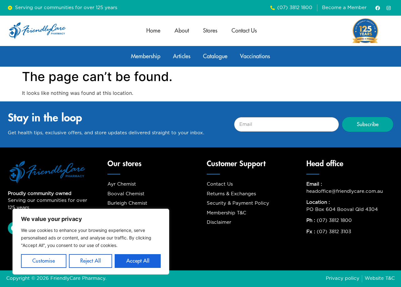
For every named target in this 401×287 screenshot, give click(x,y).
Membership (145, 56)
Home (153, 30)
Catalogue (215, 56)
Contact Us (244, 30)
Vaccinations (255, 56)
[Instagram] (388, 8)
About (181, 30)
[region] (91, 241)
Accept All (137, 261)
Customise (43, 261)
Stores (210, 30)
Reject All (90, 261)
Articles (181, 56)
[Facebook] (377, 8)
